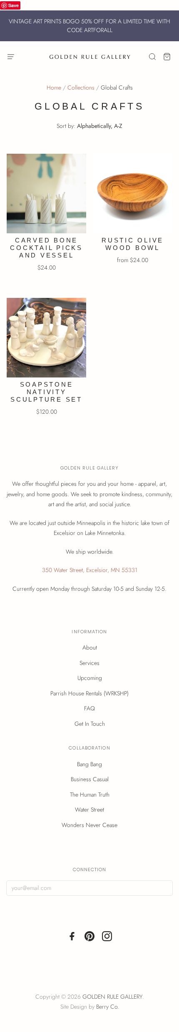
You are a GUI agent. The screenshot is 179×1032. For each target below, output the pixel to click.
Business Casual (90, 779)
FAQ (89, 708)
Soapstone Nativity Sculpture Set (46, 392)
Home (54, 87)
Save (13, 5)
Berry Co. (107, 1006)
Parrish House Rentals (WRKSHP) (89, 693)
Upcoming (89, 678)
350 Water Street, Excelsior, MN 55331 (89, 570)
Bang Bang (89, 764)
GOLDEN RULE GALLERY (112, 996)
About (89, 647)
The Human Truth (89, 794)
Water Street (89, 809)
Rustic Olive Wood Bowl (133, 244)
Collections (80, 87)
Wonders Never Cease (89, 825)
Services (89, 663)
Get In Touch (90, 724)
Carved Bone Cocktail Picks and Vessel (46, 248)
